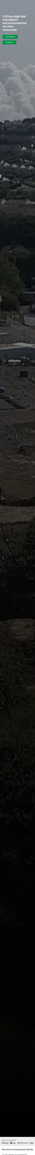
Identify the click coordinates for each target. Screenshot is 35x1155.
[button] (10, 37)
